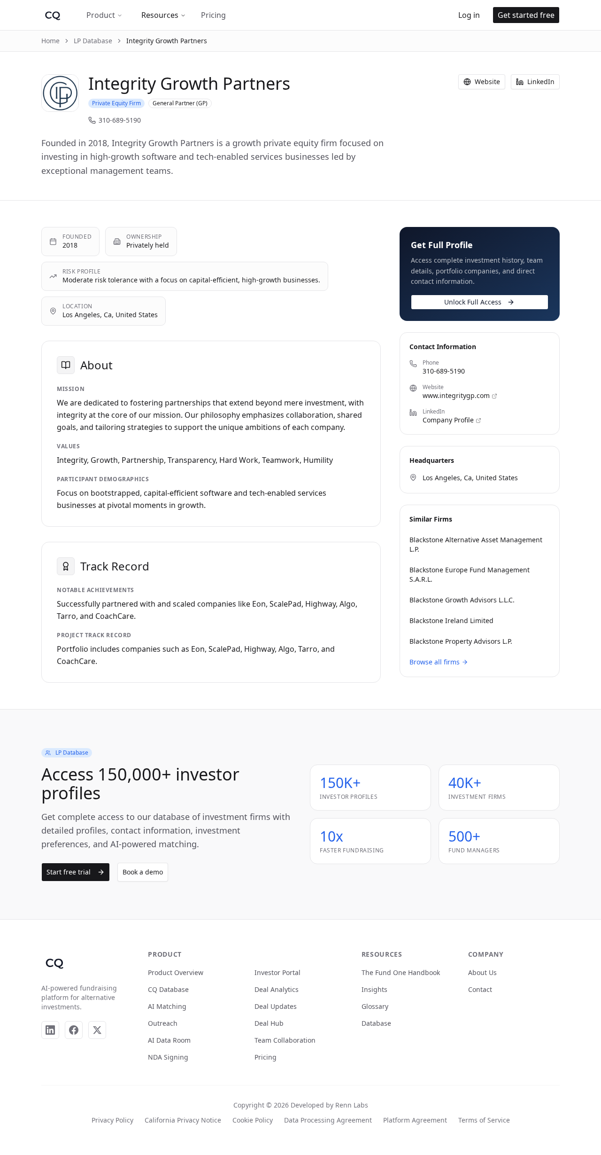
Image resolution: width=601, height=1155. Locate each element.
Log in (469, 15)
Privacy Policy (112, 1120)
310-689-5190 (120, 120)
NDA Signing (168, 1057)
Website (487, 81)
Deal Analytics (276, 989)
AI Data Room (169, 1040)
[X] (97, 1030)
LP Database (93, 40)
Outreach (162, 1023)
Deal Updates (275, 1006)
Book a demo (143, 871)
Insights (374, 989)
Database (376, 1023)
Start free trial (68, 871)
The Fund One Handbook (401, 972)
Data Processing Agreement (328, 1120)
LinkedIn (541, 81)
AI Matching (167, 1006)
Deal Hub (269, 1023)
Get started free (526, 15)
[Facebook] (74, 1030)
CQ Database (168, 989)
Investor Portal (277, 972)
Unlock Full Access (472, 301)
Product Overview (175, 972)
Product (100, 15)
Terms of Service (484, 1120)
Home (50, 40)
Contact (480, 989)
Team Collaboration (285, 1040)
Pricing (213, 15)
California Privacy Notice (183, 1120)
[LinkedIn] (50, 1030)
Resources (159, 15)
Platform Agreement (415, 1120)
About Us (482, 972)
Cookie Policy (252, 1120)
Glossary (375, 1006)
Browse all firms (434, 661)
